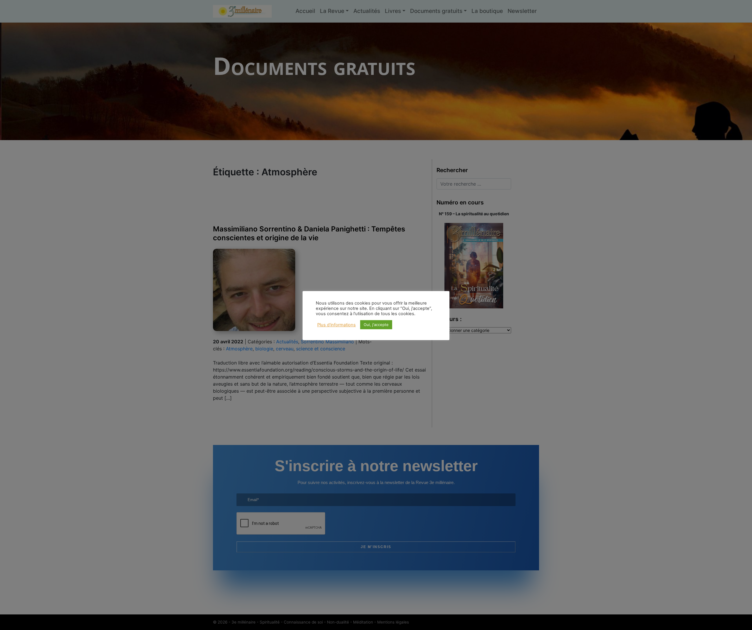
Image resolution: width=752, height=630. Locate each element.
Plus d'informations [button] (336, 324)
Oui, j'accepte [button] (376, 324)
